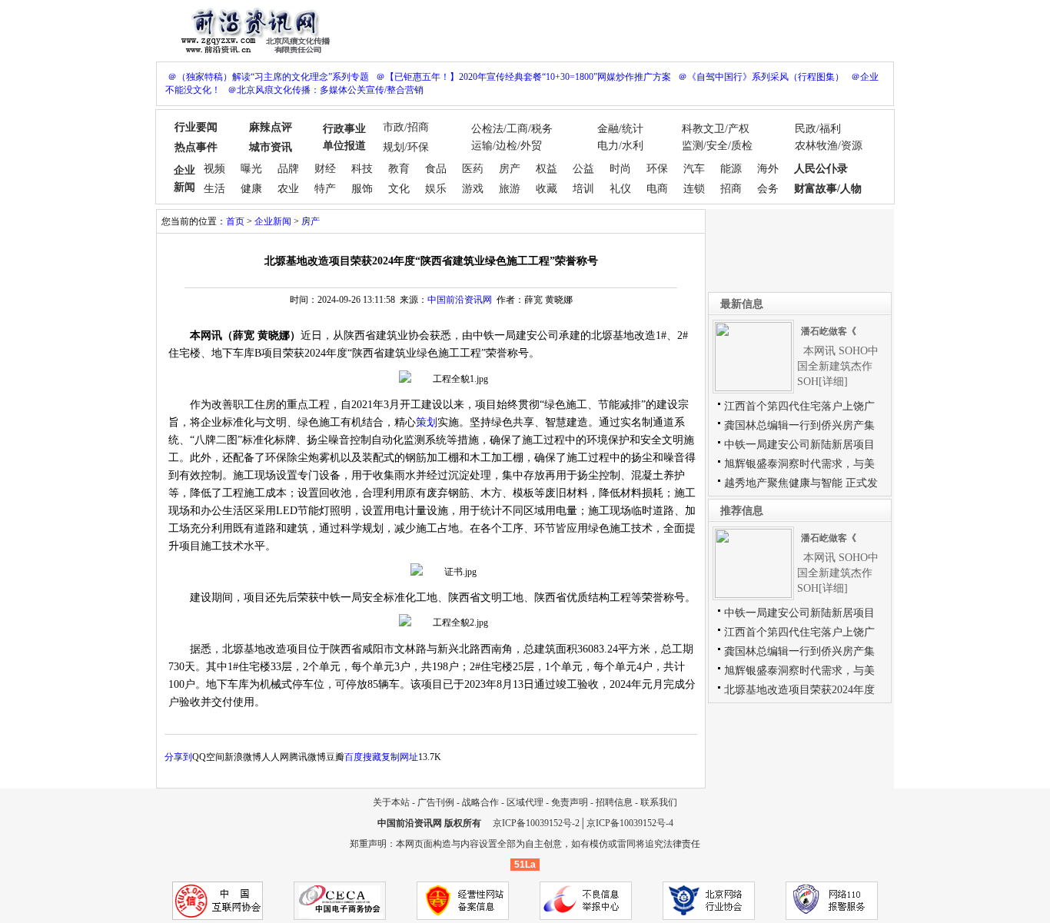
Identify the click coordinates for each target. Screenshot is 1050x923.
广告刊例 (435, 802)
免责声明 (569, 802)
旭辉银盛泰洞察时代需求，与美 (799, 464)
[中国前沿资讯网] (252, 29)
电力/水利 (620, 145)
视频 (214, 168)
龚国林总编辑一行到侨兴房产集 (799, 425)
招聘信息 (614, 802)
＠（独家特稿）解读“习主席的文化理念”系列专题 (268, 76)
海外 (768, 168)
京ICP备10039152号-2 (536, 823)
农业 (288, 188)
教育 (399, 168)
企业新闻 (272, 221)
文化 (399, 188)
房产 (509, 168)
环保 (657, 168)
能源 (731, 168)
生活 (214, 188)
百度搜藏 (362, 757)
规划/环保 (406, 147)
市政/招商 (406, 127)
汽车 (694, 168)
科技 (362, 168)
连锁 (694, 188)
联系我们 (658, 802)
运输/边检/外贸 (506, 145)
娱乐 (436, 188)
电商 (657, 188)
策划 (426, 422)
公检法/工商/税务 (512, 128)
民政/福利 (818, 128)
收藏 (546, 188)
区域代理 (525, 802)
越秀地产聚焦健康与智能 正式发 (801, 483)
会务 (768, 188)
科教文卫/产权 (715, 128)
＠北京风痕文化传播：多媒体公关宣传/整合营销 (326, 90)
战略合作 (480, 802)
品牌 (288, 168)
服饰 (362, 188)
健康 (251, 188)
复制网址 (399, 757)
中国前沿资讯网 (459, 299)
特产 (325, 188)
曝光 (251, 168)
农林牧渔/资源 (828, 145)
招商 (731, 188)
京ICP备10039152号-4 (629, 823)
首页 (235, 221)
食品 (436, 168)
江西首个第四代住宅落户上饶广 (799, 406)
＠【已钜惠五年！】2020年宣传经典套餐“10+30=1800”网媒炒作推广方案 (523, 76)
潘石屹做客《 (828, 331)
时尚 (620, 168)
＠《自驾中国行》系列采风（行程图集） (761, 76)
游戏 (472, 188)
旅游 (509, 188)
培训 (583, 188)
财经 (325, 168)
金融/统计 (620, 128)
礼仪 (620, 188)
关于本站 (391, 802)
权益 (546, 168)
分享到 (178, 757)
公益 (583, 168)
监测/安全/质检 (717, 145)
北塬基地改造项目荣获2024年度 (799, 690)
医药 (472, 168)
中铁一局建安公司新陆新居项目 (799, 444)
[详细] (833, 381)
